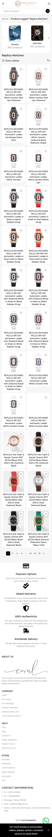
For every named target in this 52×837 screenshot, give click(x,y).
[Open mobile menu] (3, 3)
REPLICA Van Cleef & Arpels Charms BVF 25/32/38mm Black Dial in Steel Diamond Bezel (13, 539)
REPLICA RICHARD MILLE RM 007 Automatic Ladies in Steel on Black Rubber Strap (13, 216)
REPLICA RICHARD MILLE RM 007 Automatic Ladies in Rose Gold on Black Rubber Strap (13, 256)
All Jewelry (6, 759)
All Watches (6, 763)
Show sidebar (12, 60)
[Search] (48, 11)
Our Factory (6, 699)
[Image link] (26, 667)
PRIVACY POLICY (8, 744)
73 (30, 553)
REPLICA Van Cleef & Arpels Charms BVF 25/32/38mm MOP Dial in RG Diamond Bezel (13, 460)
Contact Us (6, 735)
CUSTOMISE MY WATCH (11, 716)
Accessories (6, 776)
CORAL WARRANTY (9, 740)
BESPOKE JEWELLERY (10, 712)
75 (39, 553)
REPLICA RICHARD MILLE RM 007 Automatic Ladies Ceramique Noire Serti (13, 134)
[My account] (49, 3)
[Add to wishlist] (21, 69)
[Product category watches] (37, 37)
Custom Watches (8, 768)
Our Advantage (8, 703)
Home (5, 18)
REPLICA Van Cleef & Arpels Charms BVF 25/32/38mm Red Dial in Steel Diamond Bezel (13, 500)
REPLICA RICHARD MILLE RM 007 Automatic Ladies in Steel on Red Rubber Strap (38, 216)
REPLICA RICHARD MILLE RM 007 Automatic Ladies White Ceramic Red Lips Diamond (38, 95)
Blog (3, 731)
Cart (3, 780)
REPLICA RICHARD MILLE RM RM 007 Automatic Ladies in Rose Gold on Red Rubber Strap (38, 256)
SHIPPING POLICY (9, 748)
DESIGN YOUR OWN (10, 707)
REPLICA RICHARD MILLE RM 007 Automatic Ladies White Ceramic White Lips (38, 177)
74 (35, 553)
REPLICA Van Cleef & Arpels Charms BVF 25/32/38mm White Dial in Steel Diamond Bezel (38, 500)
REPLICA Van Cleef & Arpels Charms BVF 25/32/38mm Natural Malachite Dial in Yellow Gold (38, 539)
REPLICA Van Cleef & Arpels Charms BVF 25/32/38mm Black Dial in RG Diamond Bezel (38, 460)
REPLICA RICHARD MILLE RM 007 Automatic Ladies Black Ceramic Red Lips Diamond (13, 95)
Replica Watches (8, 772)
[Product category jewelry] (14, 37)
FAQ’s (4, 727)
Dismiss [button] (48, 830)
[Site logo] (26, 3)
